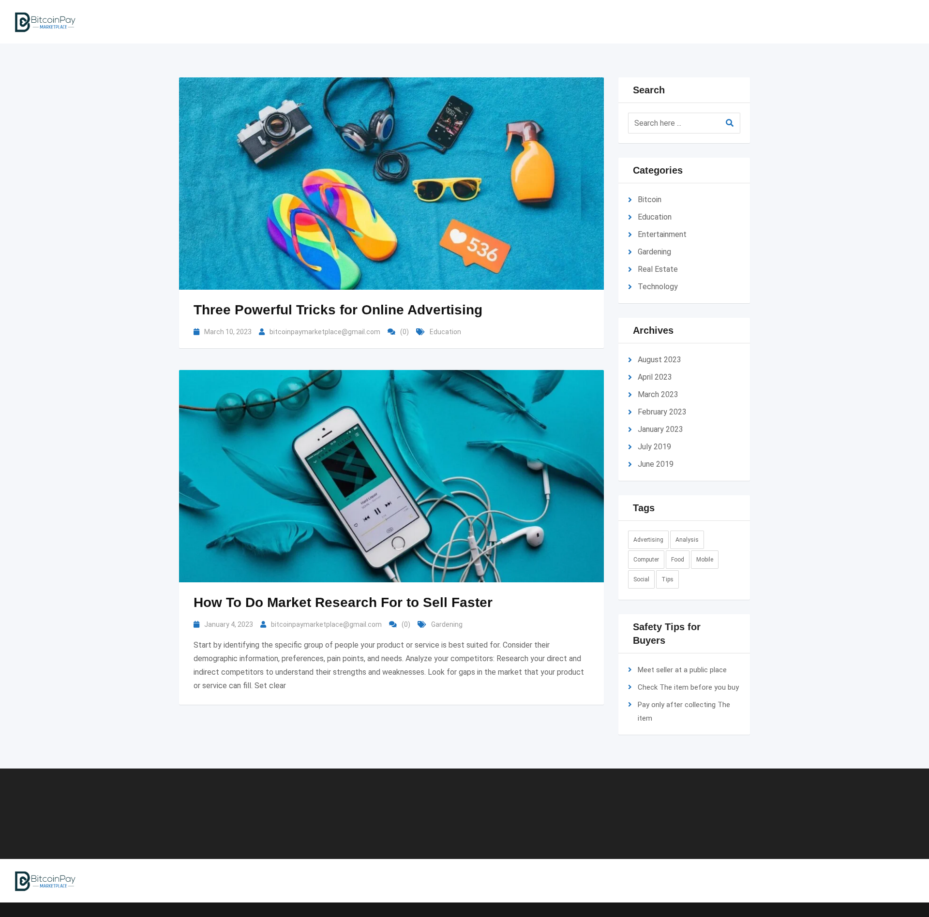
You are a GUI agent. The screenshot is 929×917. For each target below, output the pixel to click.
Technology (658, 286)
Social (641, 579)
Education (445, 332)
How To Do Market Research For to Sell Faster (343, 602)
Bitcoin (649, 199)
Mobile (704, 559)
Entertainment (662, 234)
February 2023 (662, 411)
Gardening (447, 624)
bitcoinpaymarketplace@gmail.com (325, 332)
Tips (667, 579)
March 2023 (658, 394)
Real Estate (658, 269)
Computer (646, 559)
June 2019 (656, 464)
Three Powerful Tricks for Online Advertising (338, 309)
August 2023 (659, 359)
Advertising (648, 539)
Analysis (687, 539)
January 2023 (660, 429)
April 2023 (655, 377)
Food (677, 559)
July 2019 (654, 446)
